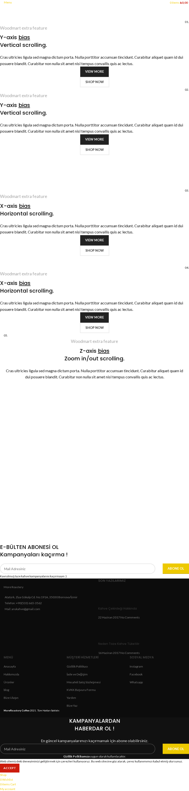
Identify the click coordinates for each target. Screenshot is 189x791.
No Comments (130, 617)
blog (6, 690)
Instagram (136, 666)
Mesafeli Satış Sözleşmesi (84, 682)
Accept (9, 768)
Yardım (71, 698)
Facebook (136, 674)
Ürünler (9, 682)
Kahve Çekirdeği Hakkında (117, 608)
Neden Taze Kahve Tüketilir (118, 644)
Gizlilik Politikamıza (76, 756)
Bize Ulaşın (11, 698)
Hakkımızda (11, 674)
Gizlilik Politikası (77, 666)
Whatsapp (136, 682)
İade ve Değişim (77, 674)
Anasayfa (10, 666)
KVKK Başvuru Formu (81, 690)
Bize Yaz (72, 705)
